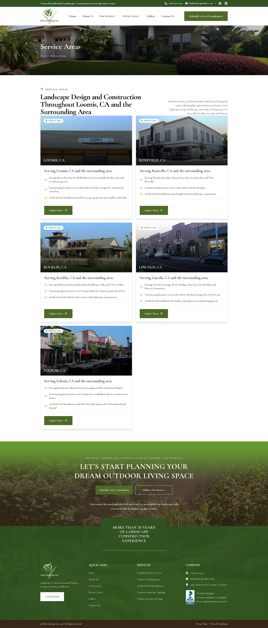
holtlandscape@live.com (201, 3)
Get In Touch (52, 596)
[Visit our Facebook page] (220, 3)
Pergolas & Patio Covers (149, 572)
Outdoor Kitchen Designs (150, 598)
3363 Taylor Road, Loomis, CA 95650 (208, 584)
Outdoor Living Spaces (148, 579)
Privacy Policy (202, 624)
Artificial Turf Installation (150, 585)
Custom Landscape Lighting (151, 592)
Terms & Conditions (219, 624)
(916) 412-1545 (175, 3)
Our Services (107, 16)
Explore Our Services (154, 490)
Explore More (56, 210)
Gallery (151, 16)
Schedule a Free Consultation (206, 16)
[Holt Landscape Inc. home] (49, 16)
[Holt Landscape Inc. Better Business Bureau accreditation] (190, 597)
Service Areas (130, 16)
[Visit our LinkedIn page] (226, 3)
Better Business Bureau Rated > (212, 601)
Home (72, 16)
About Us (87, 16)
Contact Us (167, 16)
